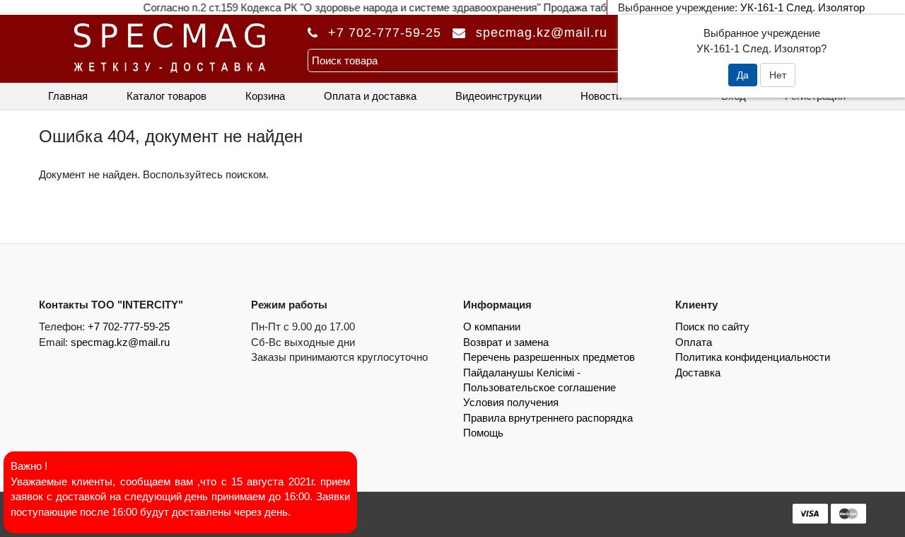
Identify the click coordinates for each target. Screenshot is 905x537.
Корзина (265, 96)
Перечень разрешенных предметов (549, 357)
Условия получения (511, 402)
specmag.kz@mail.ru (120, 342)
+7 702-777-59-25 (384, 32)
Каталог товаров (166, 96)
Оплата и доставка (370, 96)
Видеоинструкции (498, 96)
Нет (777, 75)
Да (743, 75)
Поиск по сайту (712, 327)
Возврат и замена (506, 342)
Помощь (483, 433)
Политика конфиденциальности (752, 357)
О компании (491, 327)
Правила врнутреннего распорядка (548, 418)
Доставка (697, 372)
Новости (600, 96)
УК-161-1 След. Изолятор (802, 7)
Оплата (693, 342)
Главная (68, 96)
